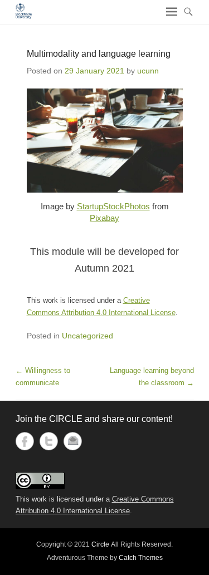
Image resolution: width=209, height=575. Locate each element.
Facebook (25, 441)
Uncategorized (87, 335)
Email (73, 441)
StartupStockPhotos (113, 206)
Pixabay (104, 218)
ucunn (148, 70)
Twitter (49, 441)
